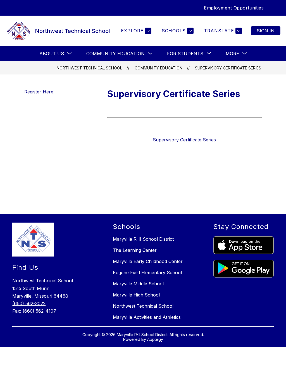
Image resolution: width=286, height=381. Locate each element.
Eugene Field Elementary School (147, 272)
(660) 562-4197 (39, 311)
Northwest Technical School (89, 68)
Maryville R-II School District (143, 239)
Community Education (115, 53)
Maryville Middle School (138, 283)
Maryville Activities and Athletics (147, 317)
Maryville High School (136, 295)
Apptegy (155, 339)
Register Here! (39, 92)
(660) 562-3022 (29, 303)
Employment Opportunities (234, 8)
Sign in (266, 30)
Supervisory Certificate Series (228, 68)
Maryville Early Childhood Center (148, 261)
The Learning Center (135, 250)
